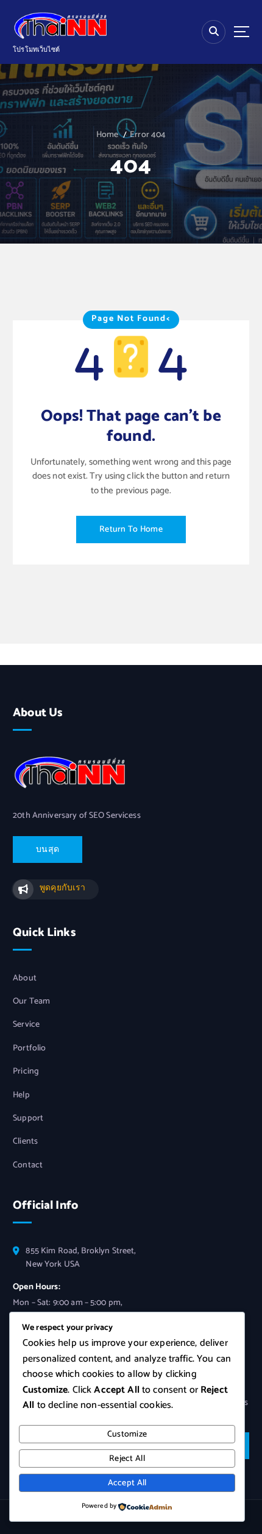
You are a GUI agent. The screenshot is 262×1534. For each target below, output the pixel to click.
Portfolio (29, 1048)
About (25, 978)
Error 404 (148, 135)
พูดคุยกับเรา (62, 888)
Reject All (127, 1459)
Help (21, 1095)
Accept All (127, 1483)
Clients (25, 1142)
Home (107, 135)
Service (26, 1025)
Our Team (31, 1001)
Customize (127, 1434)
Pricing (26, 1071)
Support (28, 1118)
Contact (28, 1165)
